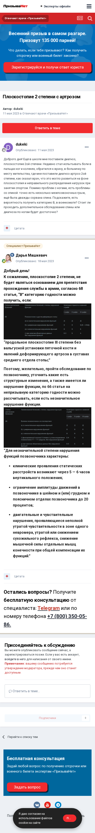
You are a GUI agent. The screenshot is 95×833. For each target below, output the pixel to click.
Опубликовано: (35, 150)
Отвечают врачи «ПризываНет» (45, 113)
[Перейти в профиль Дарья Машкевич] (8, 258)
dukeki (18, 109)
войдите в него (15, 659)
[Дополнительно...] (86, 147)
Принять (71, 818)
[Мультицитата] (7, 228)
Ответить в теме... (26, 691)
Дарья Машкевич (31, 255)
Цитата (19, 228)
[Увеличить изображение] (47, 321)
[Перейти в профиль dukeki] (8, 147)
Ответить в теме (47, 128)
